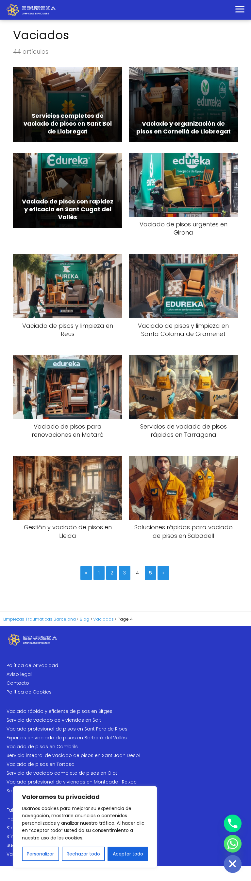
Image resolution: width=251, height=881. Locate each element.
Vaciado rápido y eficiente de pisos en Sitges (59, 711)
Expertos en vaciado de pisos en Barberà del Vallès (67, 737)
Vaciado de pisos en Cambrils (42, 746)
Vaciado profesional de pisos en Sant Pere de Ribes (67, 729)
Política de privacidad (32, 665)
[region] (85, 827)
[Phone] (233, 823)
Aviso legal (19, 674)
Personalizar (40, 854)
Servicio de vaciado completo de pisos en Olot (62, 773)
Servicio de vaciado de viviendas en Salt (54, 720)
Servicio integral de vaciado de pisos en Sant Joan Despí (74, 755)
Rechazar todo (83, 854)
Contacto (18, 683)
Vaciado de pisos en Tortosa (41, 764)
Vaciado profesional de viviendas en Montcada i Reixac (72, 782)
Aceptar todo (128, 854)
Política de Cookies (29, 692)
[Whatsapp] (233, 844)
